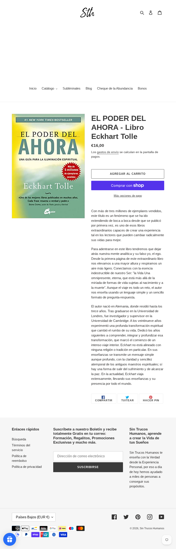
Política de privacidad (27, 466)
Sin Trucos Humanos (152, 528)
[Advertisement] (88, 51)
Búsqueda (19, 439)
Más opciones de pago (128, 195)
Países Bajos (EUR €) (32, 517)
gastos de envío (108, 152)
